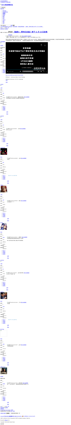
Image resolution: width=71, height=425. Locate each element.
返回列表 (2, 28)
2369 (3, 237)
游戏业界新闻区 (21, 26)
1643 (3, 344)
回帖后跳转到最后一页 (15, 413)
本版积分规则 (3, 413)
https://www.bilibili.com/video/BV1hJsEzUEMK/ (14, 75)
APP (3, 23)
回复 (6, 80)
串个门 (4, 69)
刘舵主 (1, 185)
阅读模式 (29, 36)
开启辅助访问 (3, 2)
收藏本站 (6, 0)
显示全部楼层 (24, 36)
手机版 (5, 416)
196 (3, 93)
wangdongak (2, 147)
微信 (3, 21)
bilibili (4, 15)
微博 (3, 16)
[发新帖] (6, 28)
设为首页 (2, 0)
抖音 (3, 17)
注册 (14, 411)
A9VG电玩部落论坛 (4, 26)
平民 (1, 263)
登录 (11, 411)
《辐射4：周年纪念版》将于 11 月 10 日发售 (30, 32)
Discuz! (6, 420)
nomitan (1, 84)
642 (3, 162)
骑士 (1, 157)
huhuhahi (2, 115)
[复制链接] (10, 34)
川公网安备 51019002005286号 (29, 416)
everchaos (2, 260)
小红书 (4, 19)
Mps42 (1, 222)
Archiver (2, 416)
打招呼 (4, 71)
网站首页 (4, 10)
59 (3, 269)
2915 (3, 53)
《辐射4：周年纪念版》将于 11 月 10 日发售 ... (34, 26)
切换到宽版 (8, 2)
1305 (3, 306)
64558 (4, 383)
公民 (1, 87)
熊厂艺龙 (2, 329)
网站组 (1, 45)
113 (3, 124)
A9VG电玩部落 (10, 416)
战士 (1, 301)
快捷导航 (2, 8)
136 (3, 199)
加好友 (4, 70)
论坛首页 (10, 26)
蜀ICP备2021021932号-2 (17, 416)
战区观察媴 (2, 41)
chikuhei (1, 291)
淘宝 (3, 22)
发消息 (4, 72)
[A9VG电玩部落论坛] (6, 4)
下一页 (7, 27)
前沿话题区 (15, 26)
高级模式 (2, 408)
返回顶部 (2, 423)
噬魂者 (1, 376)
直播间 (4, 14)
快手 (3, 18)
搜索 (11, 25)
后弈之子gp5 (2, 366)
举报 (6, 82)
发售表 (4, 13)
